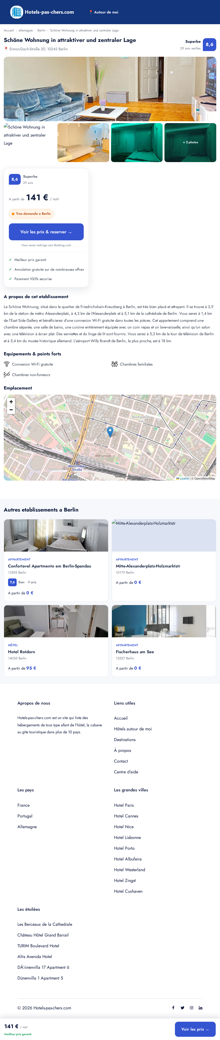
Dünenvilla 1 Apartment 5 (40, 978)
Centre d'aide (126, 772)
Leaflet (184, 478)
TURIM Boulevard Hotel (38, 946)
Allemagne (27, 827)
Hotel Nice (124, 827)
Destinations (124, 740)
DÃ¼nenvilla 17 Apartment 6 (43, 967)
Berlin (41, 30)
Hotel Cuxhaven (128, 891)
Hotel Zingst (125, 880)
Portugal (24, 816)
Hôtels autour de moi (133, 729)
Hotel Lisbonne (127, 837)
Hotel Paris (124, 805)
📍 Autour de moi (103, 12)
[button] (110, 432)
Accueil (9, 30)
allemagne (26, 30)
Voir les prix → (195, 1029)
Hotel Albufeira (128, 859)
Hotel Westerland (129, 870)
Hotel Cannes (126, 816)
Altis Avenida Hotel (34, 956)
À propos (122, 750)
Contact (121, 761)
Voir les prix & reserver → (46, 231)
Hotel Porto (124, 848)
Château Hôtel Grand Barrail (43, 935)
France (23, 805)
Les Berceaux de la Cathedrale (44, 924)
